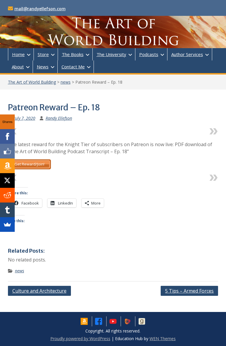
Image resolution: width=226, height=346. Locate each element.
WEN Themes (162, 338)
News (43, 67)
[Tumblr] (7, 209)
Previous (30, 129)
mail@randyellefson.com (40, 8)
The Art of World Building (32, 82)
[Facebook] (7, 136)
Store (43, 54)
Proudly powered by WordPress (80, 338)
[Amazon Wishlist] (7, 165)
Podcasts (148, 54)
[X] (7, 180)
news (66, 82)
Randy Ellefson (59, 118)
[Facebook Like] (7, 151)
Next (201, 129)
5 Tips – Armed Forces (189, 291)
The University (111, 54)
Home (18, 54)
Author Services (187, 54)
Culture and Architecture (39, 291)
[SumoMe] (7, 224)
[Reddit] (7, 195)
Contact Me (73, 67)
